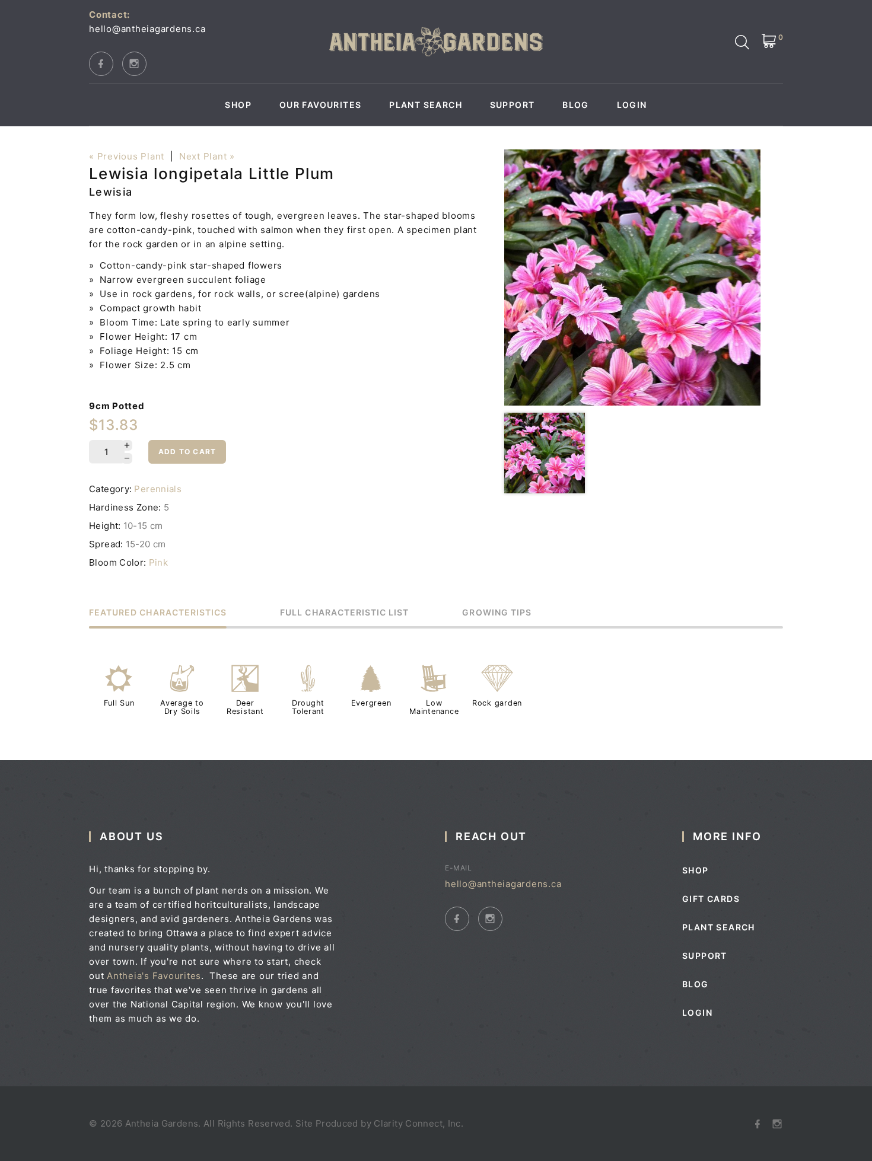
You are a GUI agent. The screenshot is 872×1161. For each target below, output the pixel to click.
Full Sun (119, 702)
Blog (575, 105)
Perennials (158, 489)
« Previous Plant (126, 156)
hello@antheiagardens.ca (147, 28)
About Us (131, 836)
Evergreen (371, 702)
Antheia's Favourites (154, 975)
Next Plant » (207, 156)
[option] (632, 277)
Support (512, 105)
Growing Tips (497, 612)
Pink (158, 562)
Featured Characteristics (158, 612)
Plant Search (425, 105)
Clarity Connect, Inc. (418, 1123)
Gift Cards (711, 899)
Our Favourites (320, 105)
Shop (238, 105)
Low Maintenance (434, 707)
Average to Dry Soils (182, 707)
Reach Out (491, 836)
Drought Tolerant (308, 707)
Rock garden (497, 702)
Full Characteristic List (344, 612)
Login (632, 105)
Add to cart (187, 451)
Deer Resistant (245, 707)
